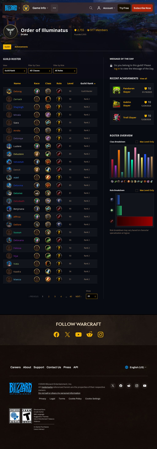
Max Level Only (147, 141)
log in (117, 68)
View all (143, 78)
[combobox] (15, 70)
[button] (15, 70)
